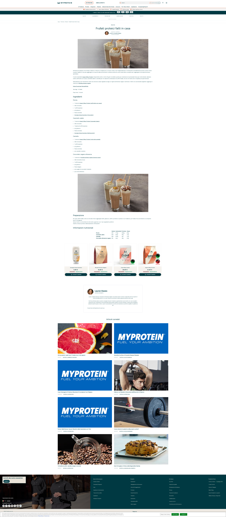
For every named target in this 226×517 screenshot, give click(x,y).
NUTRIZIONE (89, 2)
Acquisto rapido (77, 274)
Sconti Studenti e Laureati (214, 492)
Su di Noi (171, 481)
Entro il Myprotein (68, 394)
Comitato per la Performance (175, 504)
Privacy (170, 490)
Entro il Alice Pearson (126, 357)
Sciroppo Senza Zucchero (76, 267)
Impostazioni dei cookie (8, 498)
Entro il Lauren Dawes (115, 33)
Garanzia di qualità (173, 484)
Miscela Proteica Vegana (100, 267)
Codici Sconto (212, 484)
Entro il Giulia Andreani (125, 431)
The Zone (62, 21)
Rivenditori (171, 495)
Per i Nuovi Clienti (126, 6)
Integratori (93, 6)
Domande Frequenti (97, 484)
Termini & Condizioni (173, 492)
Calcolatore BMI (134, 501)
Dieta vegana (133, 504)
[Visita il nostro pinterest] (17, 506)
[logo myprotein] (65, 3)
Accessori (118, 6)
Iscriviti (6, 481)
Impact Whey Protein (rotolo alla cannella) (90, 139)
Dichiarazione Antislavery (174, 487)
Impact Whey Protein (87, 77)
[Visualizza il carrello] (166, 3)
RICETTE (113, 24)
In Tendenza (81, 6)
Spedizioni (95, 495)
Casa (59, 21)
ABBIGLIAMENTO (100, 2)
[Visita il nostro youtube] (12, 506)
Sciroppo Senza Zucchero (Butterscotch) (84, 133)
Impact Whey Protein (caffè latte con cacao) (91, 103)
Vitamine (99, 6)
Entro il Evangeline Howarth (127, 468)
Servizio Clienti (96, 481)
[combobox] (140, 2)
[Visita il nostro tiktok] (9, 506)
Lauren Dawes (101, 291)
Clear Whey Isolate (125, 267)
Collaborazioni (172, 498)
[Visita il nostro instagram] (3, 506)
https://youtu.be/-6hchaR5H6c (80, 86)
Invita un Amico (216, 481)
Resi (94, 487)
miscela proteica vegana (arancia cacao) (91, 157)
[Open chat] (20, 506)
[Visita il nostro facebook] (6, 506)
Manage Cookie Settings (165, 514)
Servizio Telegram (212, 487)
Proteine (87, 6)
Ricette (66, 21)
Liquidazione (134, 6)
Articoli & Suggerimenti (135, 487)
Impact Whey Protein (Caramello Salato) (90, 121)
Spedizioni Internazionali (98, 490)
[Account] (163, 3)
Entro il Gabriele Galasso (70, 357)
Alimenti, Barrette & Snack (108, 6)
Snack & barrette (134, 492)
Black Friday (211, 490)
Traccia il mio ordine (97, 492)
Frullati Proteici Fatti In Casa (74, 21)
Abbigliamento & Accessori (136, 484)
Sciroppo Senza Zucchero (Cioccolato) (83, 115)
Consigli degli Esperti (143, 6)
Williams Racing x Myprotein (214, 495)
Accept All (183, 514)
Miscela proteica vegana (85, 83)
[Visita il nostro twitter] (15, 506)
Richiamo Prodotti (97, 498)
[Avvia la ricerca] (120, 2)
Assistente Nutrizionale (155, 2)
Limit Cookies (175, 514)
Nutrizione (133, 481)
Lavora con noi (172, 501)
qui (103, 308)
